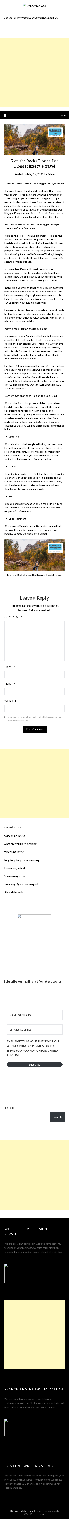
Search (9, 1107)
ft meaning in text (14, 851)
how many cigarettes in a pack (21, 884)
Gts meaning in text (15, 876)
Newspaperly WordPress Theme (41, 1512)
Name (9, 666)
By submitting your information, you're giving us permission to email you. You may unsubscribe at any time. (33, 1048)
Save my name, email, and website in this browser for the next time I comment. (34, 719)
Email (9, 683)
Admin (51, 174)
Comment (13, 617)
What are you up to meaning (20, 843)
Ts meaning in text (14, 868)
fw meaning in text (14, 835)
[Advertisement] (34, 72)
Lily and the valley (14, 892)
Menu (62, 115)
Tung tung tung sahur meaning (21, 860)
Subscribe (34, 1064)
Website (10, 700)
